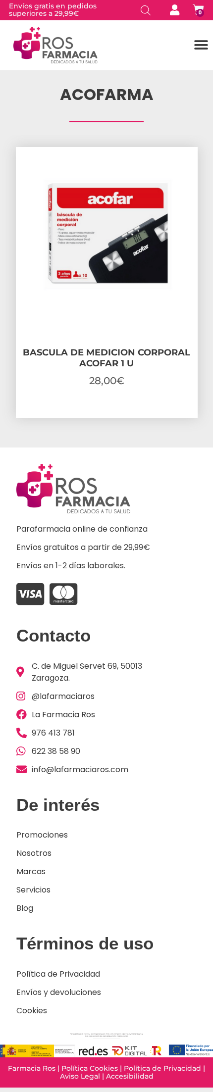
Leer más (106, 415)
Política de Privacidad (162, 1068)
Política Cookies (89, 1068)
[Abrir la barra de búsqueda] (146, 10)
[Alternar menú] (201, 45)
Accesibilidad (130, 1076)
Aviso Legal (80, 1076)
